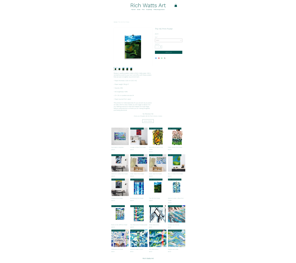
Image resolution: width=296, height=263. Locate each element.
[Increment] (161, 47)
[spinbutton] (158, 47)
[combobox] (168, 40)
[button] (175, 5)
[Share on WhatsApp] (162, 58)
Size (156, 37)
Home (115, 22)
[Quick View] (120, 136)
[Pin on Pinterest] (159, 58)
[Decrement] (156, 47)
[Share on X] (165, 58)
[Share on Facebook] (156, 58)
